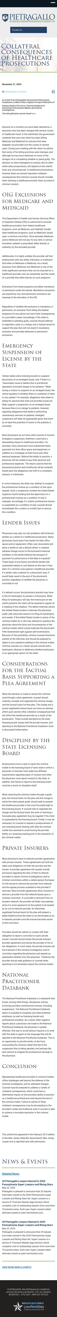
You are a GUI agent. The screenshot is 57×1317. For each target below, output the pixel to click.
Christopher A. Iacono (16, 91)
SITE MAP (25, 1294)
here (33, 113)
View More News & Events (16, 1267)
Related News (10, 1173)
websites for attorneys (33, 1303)
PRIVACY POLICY (40, 1294)
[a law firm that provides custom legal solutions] (28, 18)
